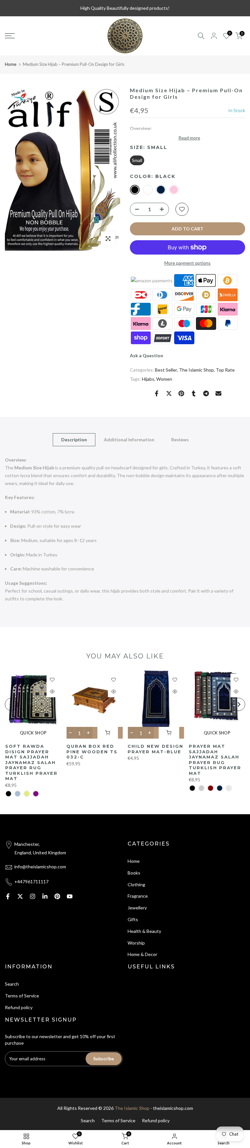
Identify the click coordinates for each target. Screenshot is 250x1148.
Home (10, 64)
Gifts (133, 919)
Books (134, 873)
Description (74, 439)
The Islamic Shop (196, 370)
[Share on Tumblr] (194, 393)
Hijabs (148, 379)
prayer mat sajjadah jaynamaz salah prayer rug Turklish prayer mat (215, 759)
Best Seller (166, 370)
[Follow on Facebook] (8, 896)
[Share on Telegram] (206, 393)
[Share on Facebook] (157, 393)
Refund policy (19, 1007)
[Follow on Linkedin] (45, 896)
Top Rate (225, 370)
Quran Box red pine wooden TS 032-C (91, 751)
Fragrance (138, 896)
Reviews (180, 439)
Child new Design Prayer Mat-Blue (155, 748)
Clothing (136, 884)
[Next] (238, 704)
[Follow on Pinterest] (57, 896)
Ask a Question (146, 355)
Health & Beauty (144, 931)
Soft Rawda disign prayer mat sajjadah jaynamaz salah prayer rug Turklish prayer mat (31, 762)
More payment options (187, 263)
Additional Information (129, 439)
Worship (136, 943)
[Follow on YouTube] (70, 896)
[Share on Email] (218, 393)
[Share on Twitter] (169, 393)
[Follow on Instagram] (32, 896)
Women (164, 379)
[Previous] (11, 704)
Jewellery (137, 907)
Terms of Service (22, 995)
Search (12, 984)
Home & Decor (142, 954)
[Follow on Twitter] (20, 896)
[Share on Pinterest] (181, 393)
